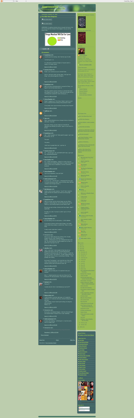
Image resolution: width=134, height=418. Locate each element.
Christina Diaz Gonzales (84, 355)
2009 (81, 250)
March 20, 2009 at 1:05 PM (50, 232)
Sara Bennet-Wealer (83, 342)
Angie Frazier (82, 353)
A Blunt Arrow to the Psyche (87, 303)
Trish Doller (81, 349)
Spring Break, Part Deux (86, 280)
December (83, 252)
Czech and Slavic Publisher (85, 94)
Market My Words (85, 175)
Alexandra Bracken (83, 344)
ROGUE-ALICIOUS (85, 203)
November (83, 254)
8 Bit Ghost (83, 200)
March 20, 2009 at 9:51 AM (50, 148)
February (83, 322)
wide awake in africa (86, 238)
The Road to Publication (87, 168)
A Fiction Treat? (84, 295)
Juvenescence (50, 6)
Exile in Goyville (85, 186)
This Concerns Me (85, 299)
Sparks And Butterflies (86, 179)
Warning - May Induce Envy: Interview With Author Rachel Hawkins (84, 151)
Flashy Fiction (84, 182)
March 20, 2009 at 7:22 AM (50, 67)
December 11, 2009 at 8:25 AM (51, 332)
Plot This (83, 231)
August (82, 259)
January (83, 324)
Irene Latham (82, 369)
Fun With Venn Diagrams (49, 16)
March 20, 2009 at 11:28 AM (50, 168)
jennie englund (84, 212)
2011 (81, 246)
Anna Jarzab (82, 363)
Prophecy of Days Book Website (86, 335)
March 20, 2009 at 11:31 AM (50, 176)
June (82, 263)
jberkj (82, 189)
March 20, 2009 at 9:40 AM (50, 130)
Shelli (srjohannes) (49, 178)
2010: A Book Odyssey (86, 227)
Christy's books (81, 380)
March (82, 268)
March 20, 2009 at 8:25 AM (50, 96)
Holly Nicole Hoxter (83, 359)
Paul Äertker (84, 164)
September (83, 257)
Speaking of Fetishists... (83, 141)
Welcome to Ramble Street (87, 193)
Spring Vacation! (84, 285)
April (82, 267)
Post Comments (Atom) (51, 343)
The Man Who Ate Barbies (84, 126)
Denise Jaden (82, 361)
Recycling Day (84, 301)
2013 (81, 245)
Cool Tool (83, 317)
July (82, 261)
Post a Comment (45, 335)
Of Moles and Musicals (86, 310)
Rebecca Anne (47, 295)
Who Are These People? (86, 297)
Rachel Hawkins (83, 357)
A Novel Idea (84, 196)
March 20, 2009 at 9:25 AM (50, 115)
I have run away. (84, 275)
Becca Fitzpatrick (83, 351)
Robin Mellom (84, 224)
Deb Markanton (48, 189)
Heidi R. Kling (82, 367)
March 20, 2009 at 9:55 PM (50, 279)
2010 (81, 248)
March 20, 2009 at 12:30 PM (50, 186)
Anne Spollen (47, 159)
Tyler (45, 118)
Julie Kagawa (82, 365)
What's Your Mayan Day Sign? (85, 116)
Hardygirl (46, 282)
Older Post (72, 340)
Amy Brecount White (84, 373)
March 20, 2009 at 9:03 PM (50, 266)
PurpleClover (47, 55)
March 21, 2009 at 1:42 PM (50, 307)
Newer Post (42, 340)
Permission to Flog (85, 308)
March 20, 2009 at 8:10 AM (50, 81)
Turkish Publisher (83, 89)
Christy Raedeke (48, 99)
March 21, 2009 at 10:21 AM (50, 292)
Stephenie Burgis (83, 348)
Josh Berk (81, 340)
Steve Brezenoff (83, 346)
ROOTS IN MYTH (85, 161)
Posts (81, 407)
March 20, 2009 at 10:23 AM (50, 157)
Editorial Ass (84, 234)
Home (57, 340)
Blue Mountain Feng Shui (87, 157)
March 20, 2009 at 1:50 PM (50, 245)
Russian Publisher (83, 91)
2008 (81, 327)
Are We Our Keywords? (83, 134)
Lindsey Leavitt (82, 371)
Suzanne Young (48, 69)
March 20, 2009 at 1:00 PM (50, 215)
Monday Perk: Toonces (86, 273)
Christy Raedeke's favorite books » (88, 402)
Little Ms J (46, 248)
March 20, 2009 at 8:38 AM (50, 108)
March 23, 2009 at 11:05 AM (50, 325)
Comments (82, 410)
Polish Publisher (83, 93)
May (82, 265)
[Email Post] (48, 48)
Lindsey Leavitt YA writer (87, 215)
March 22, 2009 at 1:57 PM (50, 316)
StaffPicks (46, 111)
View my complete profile (85, 64)
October (83, 255)
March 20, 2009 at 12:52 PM (50, 196)
